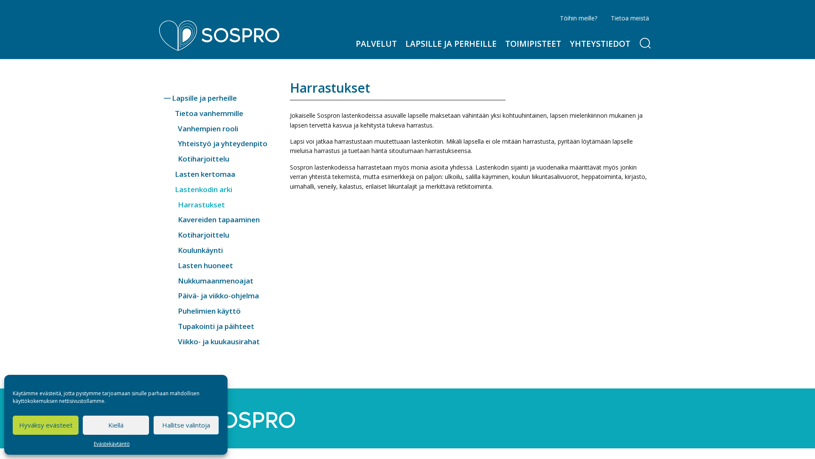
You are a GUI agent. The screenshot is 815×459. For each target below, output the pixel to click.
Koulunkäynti (200, 250)
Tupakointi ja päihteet (216, 326)
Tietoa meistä (630, 18)
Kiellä (116, 425)
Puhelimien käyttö (209, 311)
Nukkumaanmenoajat (215, 281)
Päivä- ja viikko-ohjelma (218, 295)
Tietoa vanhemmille (209, 113)
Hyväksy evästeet (46, 425)
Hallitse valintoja (186, 425)
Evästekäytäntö (112, 444)
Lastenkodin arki (203, 189)
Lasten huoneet (205, 265)
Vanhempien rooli (208, 128)
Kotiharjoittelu (203, 159)
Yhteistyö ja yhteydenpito (222, 143)
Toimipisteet (533, 43)
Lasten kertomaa (205, 174)
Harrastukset (201, 205)
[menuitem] (376, 44)
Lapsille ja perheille (451, 43)
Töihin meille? (578, 18)
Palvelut (376, 43)
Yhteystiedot (600, 43)
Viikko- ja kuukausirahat (219, 341)
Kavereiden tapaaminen (219, 219)
